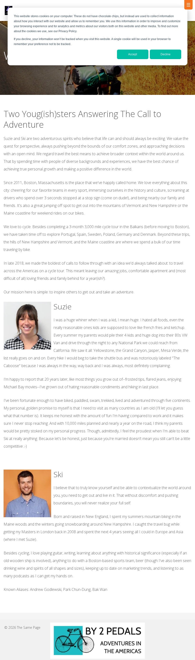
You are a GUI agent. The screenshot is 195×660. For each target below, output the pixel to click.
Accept (132, 54)
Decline (166, 54)
